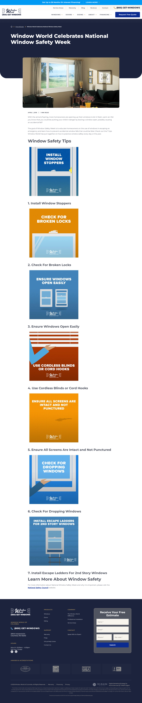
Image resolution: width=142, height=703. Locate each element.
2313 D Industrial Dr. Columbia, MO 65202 (18, 635)
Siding (80, 15)
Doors (69, 15)
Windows (56, 15)
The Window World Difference (74, 615)
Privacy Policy (76, 695)
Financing (104, 15)
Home (11, 27)
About (91, 15)
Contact (105, 8)
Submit (113, 645)
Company (71, 609)
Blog (83, 8)
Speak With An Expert (74, 634)
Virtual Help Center (50, 641)
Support (47, 630)
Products (48, 609)
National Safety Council (38, 588)
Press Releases (19, 26)
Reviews (93, 8)
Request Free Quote (127, 15)
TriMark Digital (125, 685)
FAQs (45, 638)
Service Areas (58, 8)
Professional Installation (75, 619)
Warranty (72, 8)
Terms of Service (86, 695)
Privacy (67, 684)
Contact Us (47, 645)
